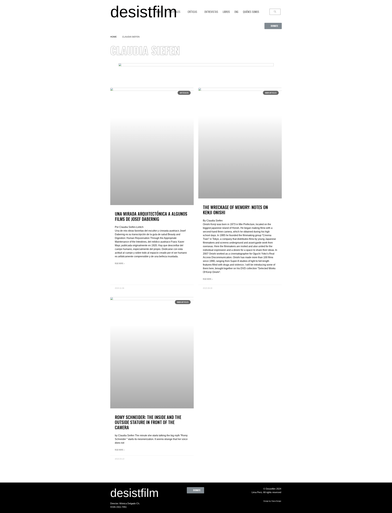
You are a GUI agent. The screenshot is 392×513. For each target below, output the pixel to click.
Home (113, 37)
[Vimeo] (205, 500)
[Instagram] (197, 500)
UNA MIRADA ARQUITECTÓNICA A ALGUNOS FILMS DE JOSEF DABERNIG (151, 216)
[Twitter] (188, 500)
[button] (273, 26)
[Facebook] (180, 500)
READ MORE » (120, 263)
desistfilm (143, 12)
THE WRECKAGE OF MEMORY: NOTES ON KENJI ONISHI (235, 209)
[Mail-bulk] (214, 500)
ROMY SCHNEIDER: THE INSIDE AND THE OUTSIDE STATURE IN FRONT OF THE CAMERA (148, 422)
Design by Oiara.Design (272, 501)
